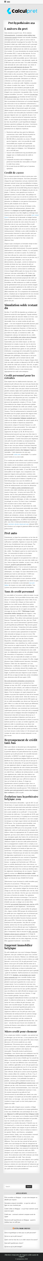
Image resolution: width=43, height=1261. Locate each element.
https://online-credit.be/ (22, 1228)
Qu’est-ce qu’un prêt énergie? (13, 1246)
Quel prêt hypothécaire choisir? (13, 1243)
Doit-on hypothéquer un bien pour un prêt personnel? (20, 1232)
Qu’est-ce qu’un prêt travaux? (13, 1236)
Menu (8, 2)
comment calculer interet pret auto (18, 524)
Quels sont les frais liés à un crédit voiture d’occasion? (21, 1239)
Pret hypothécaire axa (21, 23)
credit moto (17, 454)
